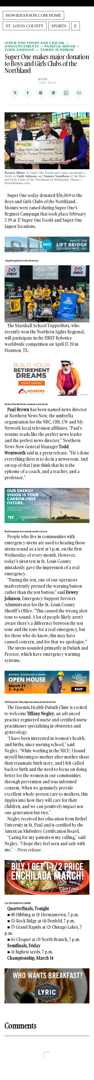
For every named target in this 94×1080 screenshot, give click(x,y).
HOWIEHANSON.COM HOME (33, 15)
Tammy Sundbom (57, 50)
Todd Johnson (19, 50)
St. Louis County (25, 26)
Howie (43, 79)
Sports (58, 26)
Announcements (22, 46)
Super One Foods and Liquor (34, 43)
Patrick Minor (59, 46)
